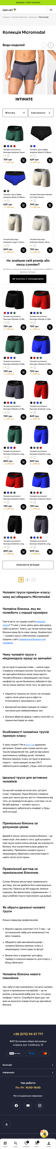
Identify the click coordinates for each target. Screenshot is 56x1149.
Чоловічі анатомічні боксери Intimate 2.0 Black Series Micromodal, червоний (41, 318)
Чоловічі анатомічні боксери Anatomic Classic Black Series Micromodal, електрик (41, 497)
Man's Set (30, 744)
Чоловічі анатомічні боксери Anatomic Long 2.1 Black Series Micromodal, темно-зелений (13, 452)
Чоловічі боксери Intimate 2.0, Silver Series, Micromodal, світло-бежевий (41, 196)
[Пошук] (15, 1143)
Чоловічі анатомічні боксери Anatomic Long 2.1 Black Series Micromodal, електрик (40, 452)
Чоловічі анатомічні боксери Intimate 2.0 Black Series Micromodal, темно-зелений (14, 362)
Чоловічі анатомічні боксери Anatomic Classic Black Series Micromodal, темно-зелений (14, 151)
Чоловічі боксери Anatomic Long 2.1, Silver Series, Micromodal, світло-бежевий (14, 241)
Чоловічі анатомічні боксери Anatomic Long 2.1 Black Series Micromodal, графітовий (40, 542)
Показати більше (28, 565)
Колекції (33, 17)
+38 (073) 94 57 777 (28, 1034)
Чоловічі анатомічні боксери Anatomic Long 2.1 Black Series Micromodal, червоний (40, 407)
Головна (6, 17)
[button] (50, 45)
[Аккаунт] (48, 1143)
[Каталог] (5, 1143)
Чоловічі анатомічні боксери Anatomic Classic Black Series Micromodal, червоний (14, 497)
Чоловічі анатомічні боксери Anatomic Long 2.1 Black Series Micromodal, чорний (13, 542)
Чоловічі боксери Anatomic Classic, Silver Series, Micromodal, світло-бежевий (41, 241)
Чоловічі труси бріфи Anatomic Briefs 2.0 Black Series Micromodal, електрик (14, 196)
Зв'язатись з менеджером (28, 279)
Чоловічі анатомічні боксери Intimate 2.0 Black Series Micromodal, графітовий (14, 407)
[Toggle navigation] (50, 10)
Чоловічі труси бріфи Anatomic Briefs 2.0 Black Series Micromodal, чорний (41, 151)
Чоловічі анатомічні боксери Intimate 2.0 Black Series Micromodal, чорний (14, 318)
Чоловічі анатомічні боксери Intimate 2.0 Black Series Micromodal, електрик (41, 362)
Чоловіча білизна (19, 17)
